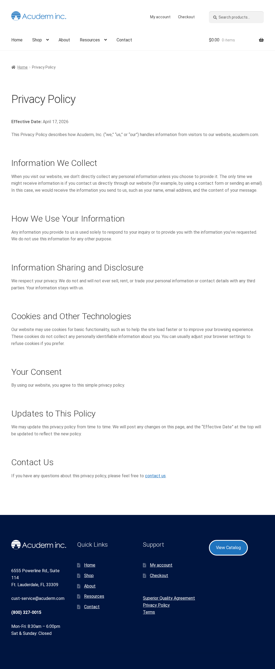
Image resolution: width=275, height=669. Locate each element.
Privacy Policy (156, 605)
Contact (124, 39)
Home (17, 39)
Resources (90, 39)
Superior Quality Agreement (169, 598)
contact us (155, 475)
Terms (149, 612)
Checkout (186, 17)
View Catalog (228, 547)
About (64, 39)
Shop (37, 39)
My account (160, 17)
